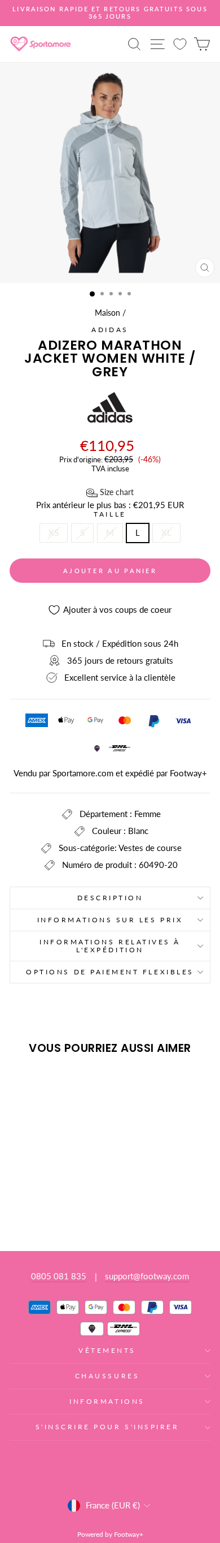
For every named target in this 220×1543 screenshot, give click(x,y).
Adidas (109, 329)
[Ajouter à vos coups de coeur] (23, 1084)
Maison (107, 312)
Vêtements (107, 1350)
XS (54, 532)
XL (166, 532)
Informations (106, 1401)
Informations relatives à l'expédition (110, 946)
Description (110, 897)
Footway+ (188, 773)
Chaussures (107, 1376)
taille (110, 514)
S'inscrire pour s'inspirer (107, 1426)
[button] (110, 492)
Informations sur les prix (110, 920)
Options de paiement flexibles (109, 972)
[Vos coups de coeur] (180, 43)
